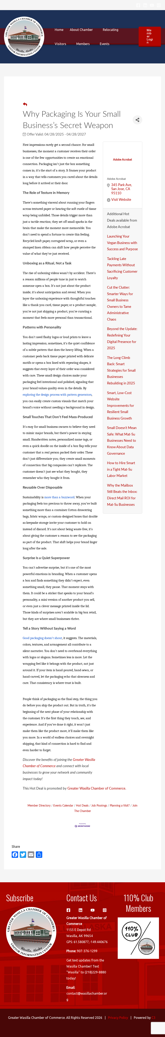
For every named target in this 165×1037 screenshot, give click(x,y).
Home (59, 30)
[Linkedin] (145, 5)
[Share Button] (137, 119)
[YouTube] (152, 5)
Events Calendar (63, 805)
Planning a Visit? (120, 805)
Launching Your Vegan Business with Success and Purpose (122, 243)
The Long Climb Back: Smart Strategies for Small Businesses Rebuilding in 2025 (121, 370)
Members (83, 44)
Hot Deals (82, 805)
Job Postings (99, 805)
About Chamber (81, 30)
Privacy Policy (118, 1017)
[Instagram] (159, 5)
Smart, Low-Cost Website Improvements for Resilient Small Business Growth (120, 405)
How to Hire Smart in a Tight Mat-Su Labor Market (121, 469)
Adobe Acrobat (116, 178)
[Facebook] (138, 5)
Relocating (110, 30)
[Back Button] (25, 105)
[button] (150, 37)
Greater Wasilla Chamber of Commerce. (96, 788)
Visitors (60, 44)
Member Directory (39, 805)
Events (104, 44)
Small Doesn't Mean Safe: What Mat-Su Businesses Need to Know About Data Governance (121, 440)
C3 (153, 1017)
